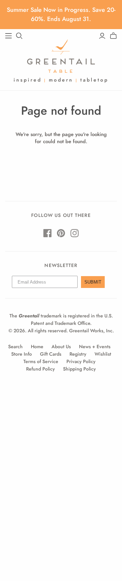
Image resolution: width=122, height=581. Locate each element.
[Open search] (19, 35)
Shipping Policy (79, 368)
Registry (77, 354)
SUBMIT (92, 282)
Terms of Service (40, 361)
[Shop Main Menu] (8, 35)
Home (37, 346)
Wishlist (103, 354)
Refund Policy (40, 368)
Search (15, 346)
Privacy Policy (81, 361)
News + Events (94, 346)
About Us (61, 346)
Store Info (21, 354)
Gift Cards (50, 354)
